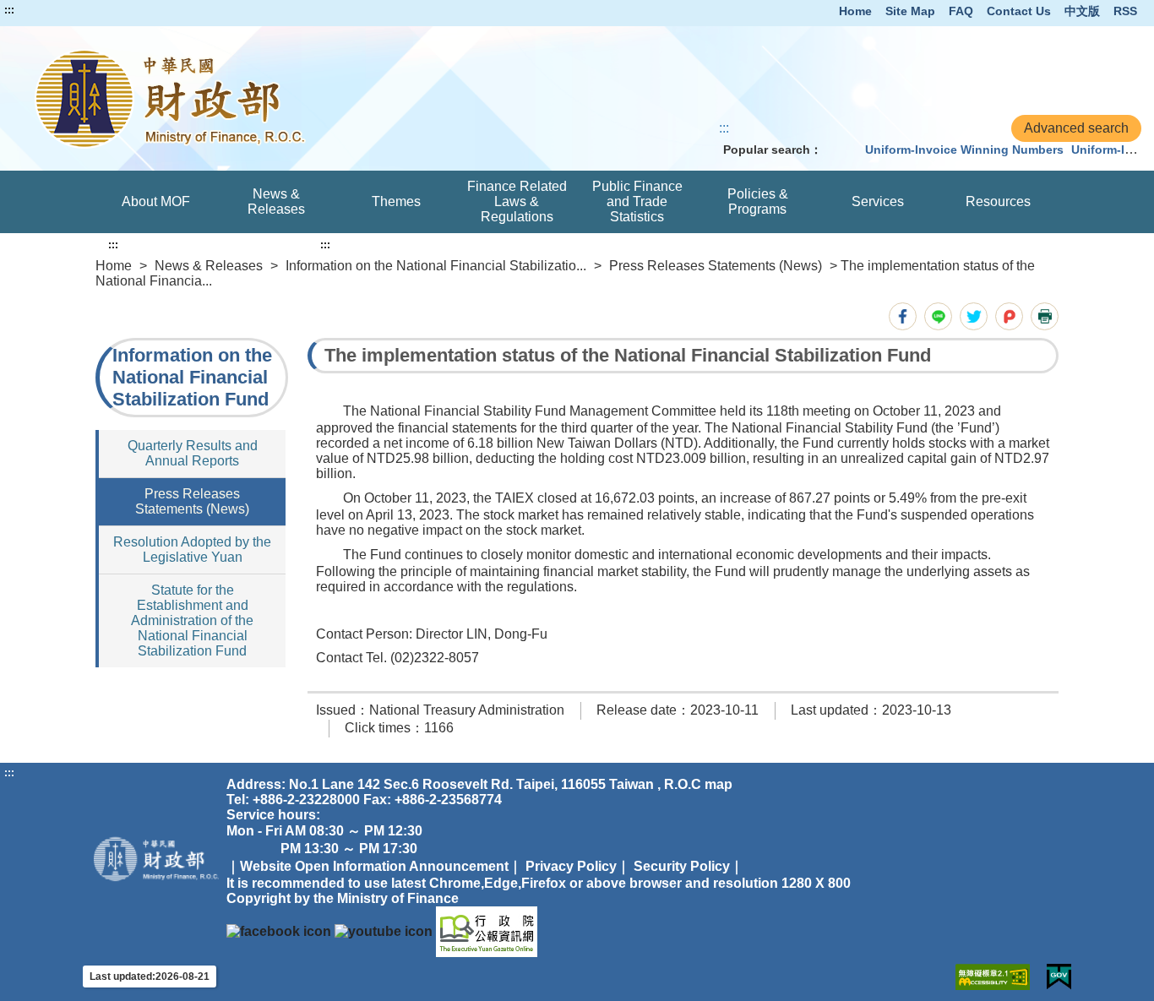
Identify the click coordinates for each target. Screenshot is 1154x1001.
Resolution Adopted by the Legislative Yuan (192, 549)
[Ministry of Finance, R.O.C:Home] (238, 98)
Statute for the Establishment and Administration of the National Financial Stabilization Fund (192, 620)
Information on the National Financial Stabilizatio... (436, 265)
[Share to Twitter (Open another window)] (974, 316)
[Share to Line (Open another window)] (938, 316)
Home (855, 11)
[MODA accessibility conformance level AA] (992, 977)
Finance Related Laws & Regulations (517, 201)
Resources (998, 201)
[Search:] (839, 149)
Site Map (910, 11)
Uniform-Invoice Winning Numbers (964, 149)
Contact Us (1019, 11)
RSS (1125, 11)
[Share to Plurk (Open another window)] (1009, 316)
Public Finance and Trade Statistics (637, 201)
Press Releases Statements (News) (715, 265)
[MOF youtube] (384, 930)
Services (878, 201)
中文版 (1082, 11)
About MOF (156, 201)
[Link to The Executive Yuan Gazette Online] (486, 930)
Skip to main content (63, 10)
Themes (396, 201)
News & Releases (276, 201)
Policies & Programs (757, 201)
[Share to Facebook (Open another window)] (903, 316)
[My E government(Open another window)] (1059, 977)
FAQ (961, 11)
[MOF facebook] (278, 930)
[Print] (1045, 316)
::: (9, 10)
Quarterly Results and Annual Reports (193, 453)
